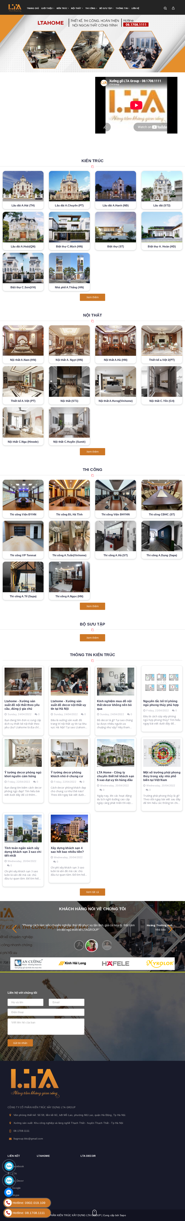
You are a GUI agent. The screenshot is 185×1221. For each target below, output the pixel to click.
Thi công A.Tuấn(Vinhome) (69, 555)
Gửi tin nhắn (20, 1043)
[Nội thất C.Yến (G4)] (161, 381)
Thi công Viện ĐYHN (23, 514)
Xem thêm (93, 297)
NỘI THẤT (76, 8)
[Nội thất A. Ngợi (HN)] (69, 340)
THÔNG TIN (122, 8)
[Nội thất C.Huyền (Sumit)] (69, 422)
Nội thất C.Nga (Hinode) (23, 441)
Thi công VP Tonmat (23, 555)
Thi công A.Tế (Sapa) (23, 596)
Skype (15, 1195)
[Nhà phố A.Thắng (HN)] (69, 268)
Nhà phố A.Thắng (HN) (69, 287)
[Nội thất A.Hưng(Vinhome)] (115, 381)
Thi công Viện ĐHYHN (116, 514)
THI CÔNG (90, 8)
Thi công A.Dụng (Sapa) (162, 555)
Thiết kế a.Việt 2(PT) (162, 359)
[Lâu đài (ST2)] (161, 186)
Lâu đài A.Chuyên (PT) (69, 205)
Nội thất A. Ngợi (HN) (69, 359)
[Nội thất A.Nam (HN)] (23, 340)
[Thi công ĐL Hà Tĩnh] (69, 495)
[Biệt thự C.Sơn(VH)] (23, 268)
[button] (170, 929)
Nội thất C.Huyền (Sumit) (69, 441)
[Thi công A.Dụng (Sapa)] (161, 536)
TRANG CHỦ (33, 8)
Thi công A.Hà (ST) (116, 555)
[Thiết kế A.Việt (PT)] (23, 381)
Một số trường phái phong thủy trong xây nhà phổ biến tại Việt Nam (161, 776)
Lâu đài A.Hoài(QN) (23, 246)
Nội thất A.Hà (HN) (116, 359)
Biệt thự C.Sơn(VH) (23, 287)
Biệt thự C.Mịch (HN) (69, 246)
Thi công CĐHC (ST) (162, 514)
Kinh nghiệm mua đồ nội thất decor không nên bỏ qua (114, 705)
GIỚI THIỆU (47, 8)
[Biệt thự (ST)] (115, 227)
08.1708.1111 (21, 1130)
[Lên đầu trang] (171, 1202)
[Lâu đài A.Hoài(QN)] (23, 227)
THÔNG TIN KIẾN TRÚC (92, 655)
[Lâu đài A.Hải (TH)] (23, 186)
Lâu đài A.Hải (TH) (23, 205)
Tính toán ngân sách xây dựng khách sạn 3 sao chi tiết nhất (23, 852)
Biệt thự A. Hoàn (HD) (162, 246)
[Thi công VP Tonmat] (23, 536)
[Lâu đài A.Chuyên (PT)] (69, 186)
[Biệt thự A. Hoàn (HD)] (161, 227)
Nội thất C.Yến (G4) (161, 400)
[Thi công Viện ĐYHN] (23, 495)
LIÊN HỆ (135, 8)
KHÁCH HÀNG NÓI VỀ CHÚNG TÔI (92, 909)
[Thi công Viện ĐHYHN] (115, 495)
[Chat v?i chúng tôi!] (8, 1192)
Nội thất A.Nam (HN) (23, 359)
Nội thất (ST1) (69, 400)
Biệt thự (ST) (115, 246)
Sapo (123, 1215)
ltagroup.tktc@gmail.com (28, 1138)
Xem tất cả (92, 892)
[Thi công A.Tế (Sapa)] (23, 577)
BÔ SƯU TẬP (105, 8)
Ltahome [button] (43, 1155)
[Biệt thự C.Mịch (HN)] (69, 227)
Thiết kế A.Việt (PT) (23, 400)
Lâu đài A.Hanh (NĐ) (116, 205)
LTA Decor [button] (88, 1155)
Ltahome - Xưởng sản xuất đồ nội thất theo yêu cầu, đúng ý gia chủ (22, 705)
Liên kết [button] (14, 1155)
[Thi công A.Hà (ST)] (115, 536)
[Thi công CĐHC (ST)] (161, 495)
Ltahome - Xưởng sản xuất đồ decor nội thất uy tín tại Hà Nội (68, 705)
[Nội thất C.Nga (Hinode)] (23, 422)
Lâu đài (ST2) (161, 205)
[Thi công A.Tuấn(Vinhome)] (69, 536)
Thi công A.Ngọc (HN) (69, 596)
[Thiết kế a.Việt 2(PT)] (161, 340)
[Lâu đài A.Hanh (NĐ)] (115, 186)
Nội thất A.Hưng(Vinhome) (116, 400)
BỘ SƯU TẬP (92, 624)
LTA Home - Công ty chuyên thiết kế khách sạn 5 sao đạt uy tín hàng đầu (115, 776)
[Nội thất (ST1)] (69, 381)
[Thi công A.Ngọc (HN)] (69, 577)
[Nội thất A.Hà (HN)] (115, 340)
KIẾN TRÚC (62, 8)
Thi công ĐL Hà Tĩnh (69, 514)
